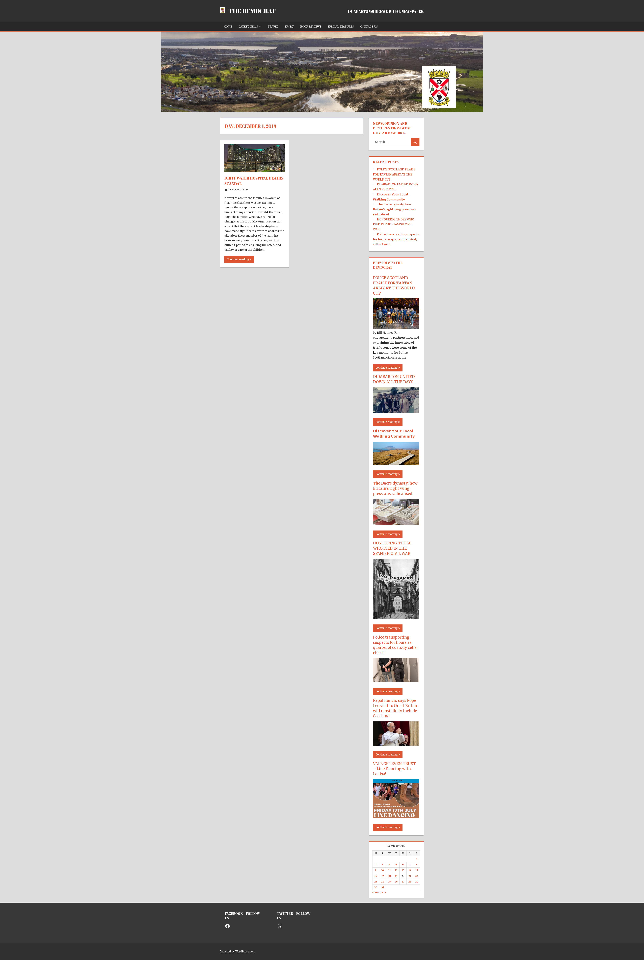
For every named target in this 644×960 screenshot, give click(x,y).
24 (382, 881)
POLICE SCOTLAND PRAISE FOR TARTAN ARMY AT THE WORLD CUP (394, 174)
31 (382, 887)
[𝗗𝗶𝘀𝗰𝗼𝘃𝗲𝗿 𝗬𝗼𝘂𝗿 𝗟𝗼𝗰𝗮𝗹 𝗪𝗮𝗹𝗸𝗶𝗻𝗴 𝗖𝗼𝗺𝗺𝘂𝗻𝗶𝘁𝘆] (396, 464)
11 (389, 870)
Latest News (248, 26)
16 (375, 875)
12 (396, 870)
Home (228, 26)
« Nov (375, 892)
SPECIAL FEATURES (341, 26)
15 (416, 870)
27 (403, 881)
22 (416, 875)
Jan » (383, 892)
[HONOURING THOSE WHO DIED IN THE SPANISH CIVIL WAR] (396, 618)
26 (396, 881)
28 (409, 881)
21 (410, 875)
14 (410, 870)
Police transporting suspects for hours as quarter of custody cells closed (396, 239)
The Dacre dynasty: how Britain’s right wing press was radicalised (394, 209)
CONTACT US (369, 26)
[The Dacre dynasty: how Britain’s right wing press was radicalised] (396, 524)
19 (396, 875)
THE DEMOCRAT (252, 11)
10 (382, 870)
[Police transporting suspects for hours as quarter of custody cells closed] (396, 681)
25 (389, 881)
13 (403, 870)
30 (375, 887)
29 (416, 881)
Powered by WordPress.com (237, 951)
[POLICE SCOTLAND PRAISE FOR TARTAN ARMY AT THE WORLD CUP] (396, 328)
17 (382, 875)
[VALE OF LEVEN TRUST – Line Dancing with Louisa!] (396, 817)
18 (389, 875)
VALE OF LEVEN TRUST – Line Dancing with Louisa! (394, 768)
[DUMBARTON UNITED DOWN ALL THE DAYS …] (396, 412)
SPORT (289, 26)
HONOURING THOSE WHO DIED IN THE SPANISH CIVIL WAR (393, 224)
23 (375, 881)
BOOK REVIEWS (310, 26)
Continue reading (238, 259)
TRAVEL (273, 26)
